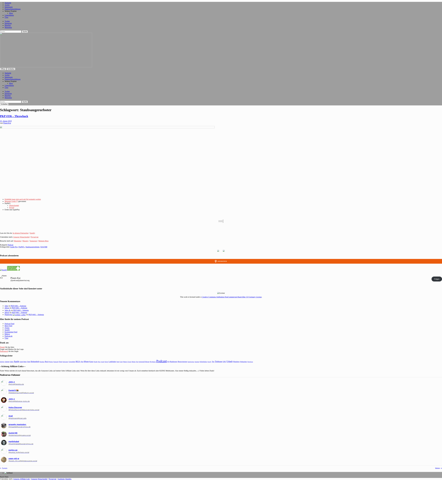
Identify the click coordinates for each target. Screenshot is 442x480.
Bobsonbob (35, 362)
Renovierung (182, 362)
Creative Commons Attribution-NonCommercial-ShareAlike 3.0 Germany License (232, 297)
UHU (224, 362)
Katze (91, 362)
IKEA (78, 362)
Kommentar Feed (11, 332)
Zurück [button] (4, 468)
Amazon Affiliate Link (21, 479)
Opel (137, 361)
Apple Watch (23, 362)
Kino (99, 361)
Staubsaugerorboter (32, 247)
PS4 (168, 362)
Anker (11, 362)
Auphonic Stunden (65, 479)
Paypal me (34, 237)
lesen (118, 362)
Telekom (218, 361)
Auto (28, 362)
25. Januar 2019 (6, 121)
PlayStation (153, 361)
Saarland (197, 361)
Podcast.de (8, 336)
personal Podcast (144, 362)
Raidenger (173, 362)
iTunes (7, 328)
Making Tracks (127, 361)
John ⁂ (8, 310)
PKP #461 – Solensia (18, 306)
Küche (106, 361)
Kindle (95, 361)
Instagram (8, 23)
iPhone (86, 362)
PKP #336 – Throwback (14, 116)
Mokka (133, 361)
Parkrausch (4, 351)
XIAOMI (43, 247)
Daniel (2, 347)
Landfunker (112, 362)
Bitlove (7, 334)
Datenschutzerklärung (12, 9)
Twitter (7, 21)
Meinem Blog (43, 241)
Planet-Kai (7, 123)
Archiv (7, 5)
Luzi (121, 362)
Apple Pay (14, 247)
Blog (11, 13)
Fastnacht (55, 361)
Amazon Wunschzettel (21, 237)
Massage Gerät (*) (11, 201)
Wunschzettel (14, 205)
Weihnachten (243, 362)
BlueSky (8, 25)
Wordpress (250, 361)
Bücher (51, 361)
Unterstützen (9, 15)
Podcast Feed (9, 324)
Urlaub (230, 361)
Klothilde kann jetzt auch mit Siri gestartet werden (23, 199)
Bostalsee (42, 361)
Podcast (10, 245)
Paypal (11, 208)
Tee (213, 362)
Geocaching (72, 362)
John (6, 306)
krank (102, 361)
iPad (82, 362)
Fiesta (60, 362)
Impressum (9, 7)
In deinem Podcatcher (20, 233)
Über (6, 17)
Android (7, 362)
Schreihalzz (203, 362)
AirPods (2, 361)
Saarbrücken (191, 361)
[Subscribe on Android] (13, 270)
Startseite (8, 3)
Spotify (32, 233)
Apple (16, 361)
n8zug (7, 308)
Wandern (236, 362)
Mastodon (8, 27)
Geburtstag (65, 361)
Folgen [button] (436, 279)
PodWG (22, 247)
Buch (47, 362)
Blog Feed (8, 326)
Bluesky (26, 241)
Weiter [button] (437, 468)
